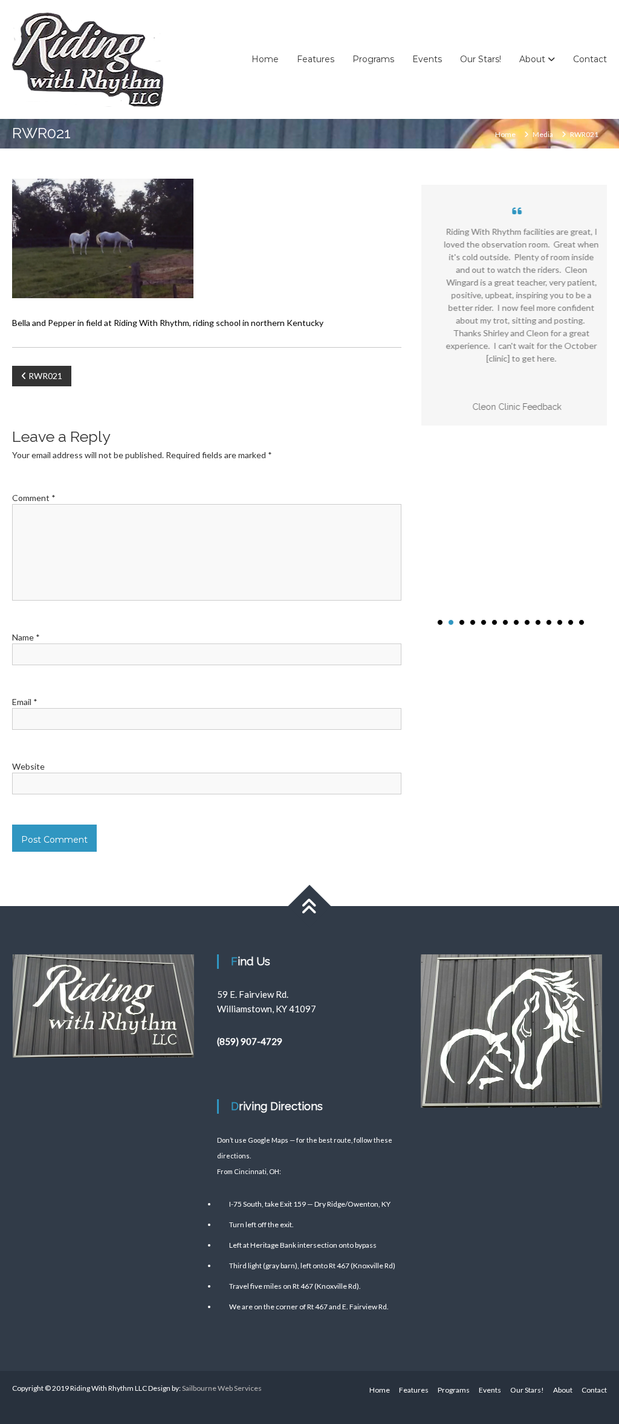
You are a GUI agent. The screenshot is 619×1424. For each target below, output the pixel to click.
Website (28, 766)
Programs (373, 59)
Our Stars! (480, 59)
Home (265, 59)
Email (24, 702)
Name (26, 637)
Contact (590, 59)
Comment (34, 498)
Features (315, 59)
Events (427, 59)
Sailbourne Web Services (222, 1388)
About (532, 59)
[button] (440, 622)
